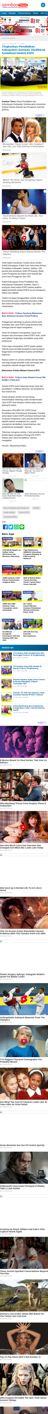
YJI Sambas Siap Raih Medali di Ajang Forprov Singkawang (27, 667)
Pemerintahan (24, 13)
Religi (35, 13)
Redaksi (12, 13)
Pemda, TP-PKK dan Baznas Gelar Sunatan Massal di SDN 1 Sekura (28, 694)
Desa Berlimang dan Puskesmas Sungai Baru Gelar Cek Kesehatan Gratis (29, 708)
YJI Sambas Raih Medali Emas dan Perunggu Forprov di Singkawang (28, 654)
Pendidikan (11, 38)
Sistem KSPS (24, 512)
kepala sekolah (9, 512)
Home (3, 13)
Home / (4, 38)
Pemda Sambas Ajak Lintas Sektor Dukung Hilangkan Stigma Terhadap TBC (29, 682)
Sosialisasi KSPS (10, 517)
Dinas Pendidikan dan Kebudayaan (16, 508)
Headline (36, 508)
